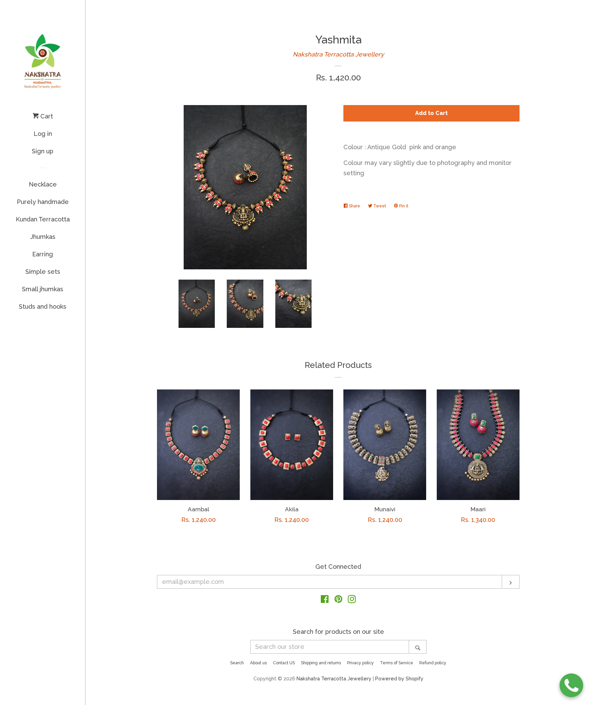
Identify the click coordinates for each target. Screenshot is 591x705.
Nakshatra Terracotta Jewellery (338, 54)
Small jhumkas (42, 289)
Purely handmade (43, 201)
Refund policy (432, 663)
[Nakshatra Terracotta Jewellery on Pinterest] (338, 600)
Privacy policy (360, 663)
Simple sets (42, 271)
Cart (46, 116)
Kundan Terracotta (43, 219)
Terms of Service (396, 663)
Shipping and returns (321, 663)
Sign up (42, 151)
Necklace (43, 184)
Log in (43, 133)
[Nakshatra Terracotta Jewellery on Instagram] (352, 600)
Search (237, 663)
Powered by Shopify (399, 678)
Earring (42, 254)
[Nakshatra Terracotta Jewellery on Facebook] (324, 600)
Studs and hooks (42, 306)
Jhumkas (42, 236)
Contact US (284, 663)
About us (258, 663)
